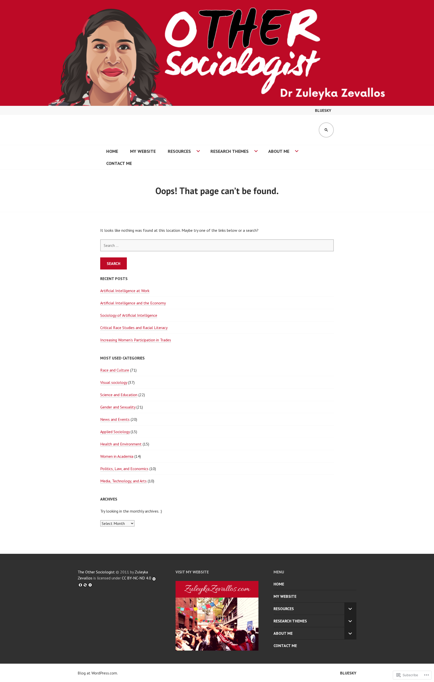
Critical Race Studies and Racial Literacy (134, 327)
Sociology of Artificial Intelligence (128, 315)
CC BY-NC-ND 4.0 (136, 577)
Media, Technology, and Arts (123, 480)
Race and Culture (114, 370)
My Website (143, 151)
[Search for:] (217, 245)
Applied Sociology (115, 431)
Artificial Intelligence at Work (124, 290)
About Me (278, 151)
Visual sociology (113, 382)
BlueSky (323, 110)
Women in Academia (116, 456)
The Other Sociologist (96, 571)
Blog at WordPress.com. (98, 672)
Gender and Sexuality (117, 407)
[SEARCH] (326, 130)
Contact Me (119, 163)
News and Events (115, 419)
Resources (179, 151)
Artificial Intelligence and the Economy (133, 302)
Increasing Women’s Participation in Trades (135, 339)
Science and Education (118, 394)
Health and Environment (121, 443)
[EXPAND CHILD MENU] (350, 609)
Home (112, 151)
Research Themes (229, 151)
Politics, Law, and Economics (124, 468)
